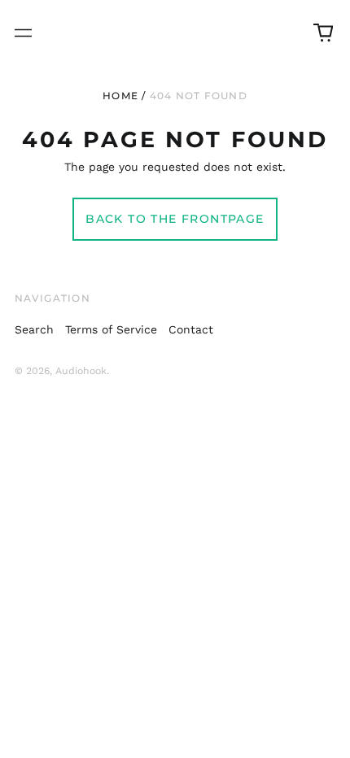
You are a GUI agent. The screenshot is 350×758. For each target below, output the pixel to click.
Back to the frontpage (174, 218)
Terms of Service (111, 329)
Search (34, 329)
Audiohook (81, 371)
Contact (190, 329)
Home (120, 95)
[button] (323, 33)
